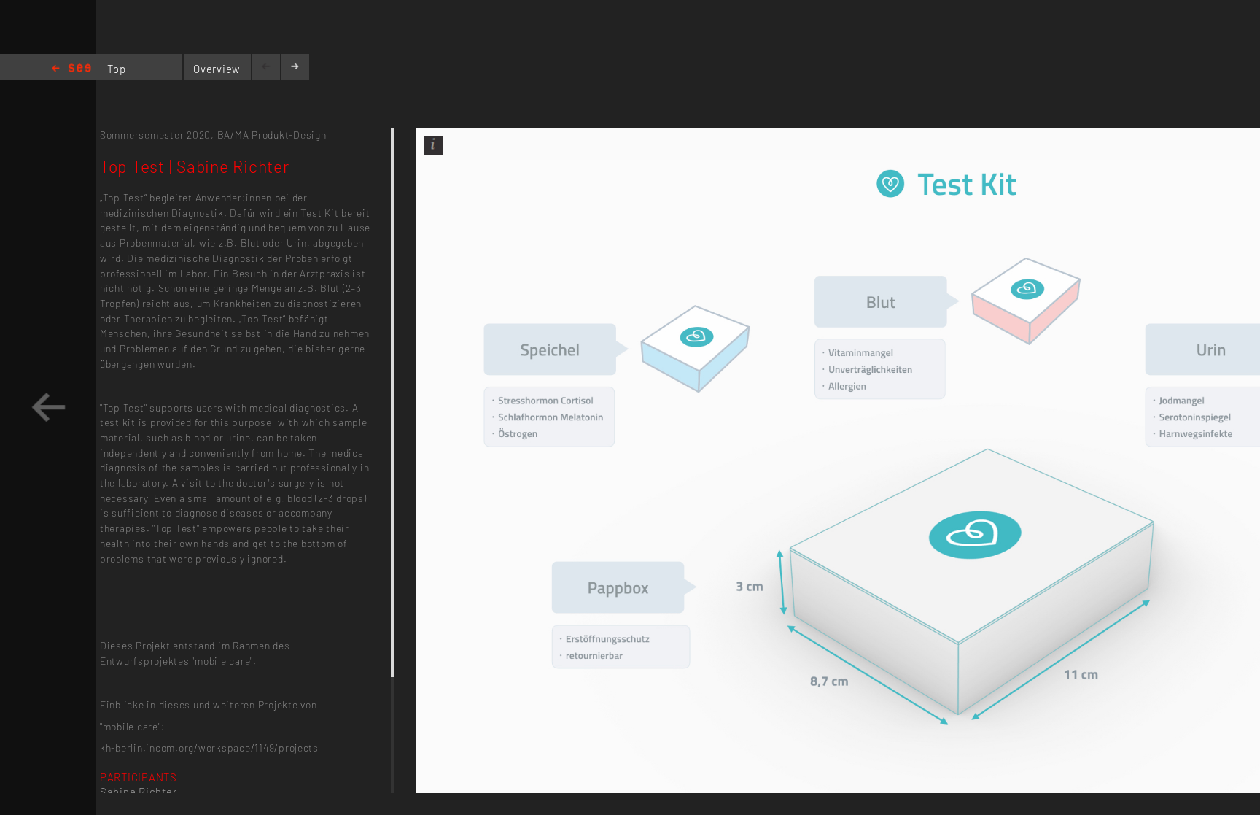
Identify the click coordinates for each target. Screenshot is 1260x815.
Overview (217, 68)
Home (71, 69)
